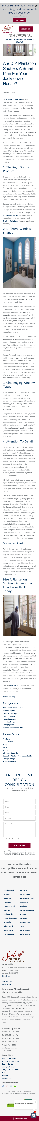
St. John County (25, 930)
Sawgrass (7, 898)
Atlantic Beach (25, 922)
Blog (5, 744)
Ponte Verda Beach (27, 898)
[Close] (36, 6)
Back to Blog (10, 697)
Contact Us (6, 1078)
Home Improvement (11, 719)
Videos (5, 750)
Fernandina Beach (10, 918)
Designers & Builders (10, 1070)
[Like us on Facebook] (3, 1087)
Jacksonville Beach (27, 910)
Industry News (9, 722)
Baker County (25, 934)
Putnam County (9, 934)
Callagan (23, 918)
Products (6, 739)
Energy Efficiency (9, 716)
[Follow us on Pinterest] (7, 1087)
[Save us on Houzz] (15, 1087)
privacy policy (18, 854)
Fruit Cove (24, 914)
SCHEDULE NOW (19, 845)
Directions (6, 976)
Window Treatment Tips (13, 727)
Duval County (9, 930)
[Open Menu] (35, 29)
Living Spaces (8, 725)
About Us (5, 1075)
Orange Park (24, 902)
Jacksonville (8, 914)
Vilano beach (8, 926)
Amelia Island (9, 890)
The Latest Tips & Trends (13, 708)
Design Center (8, 1064)
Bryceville (7, 922)
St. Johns (7, 894)
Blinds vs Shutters (10, 761)
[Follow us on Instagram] (11, 1087)
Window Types (9, 711)
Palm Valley (8, 902)
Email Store (6, 984)
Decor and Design (10, 713)
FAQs (5, 747)
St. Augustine (25, 894)
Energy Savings (9, 759)
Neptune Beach (9, 906)
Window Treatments (10, 1061)
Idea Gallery (8, 742)
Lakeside (7, 910)
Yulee (22, 926)
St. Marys (23, 890)
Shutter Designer (9, 1058)
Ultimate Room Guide (11, 753)
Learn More (19, 20)
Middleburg (24, 906)
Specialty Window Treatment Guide (17, 756)
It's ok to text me (15, 839)
